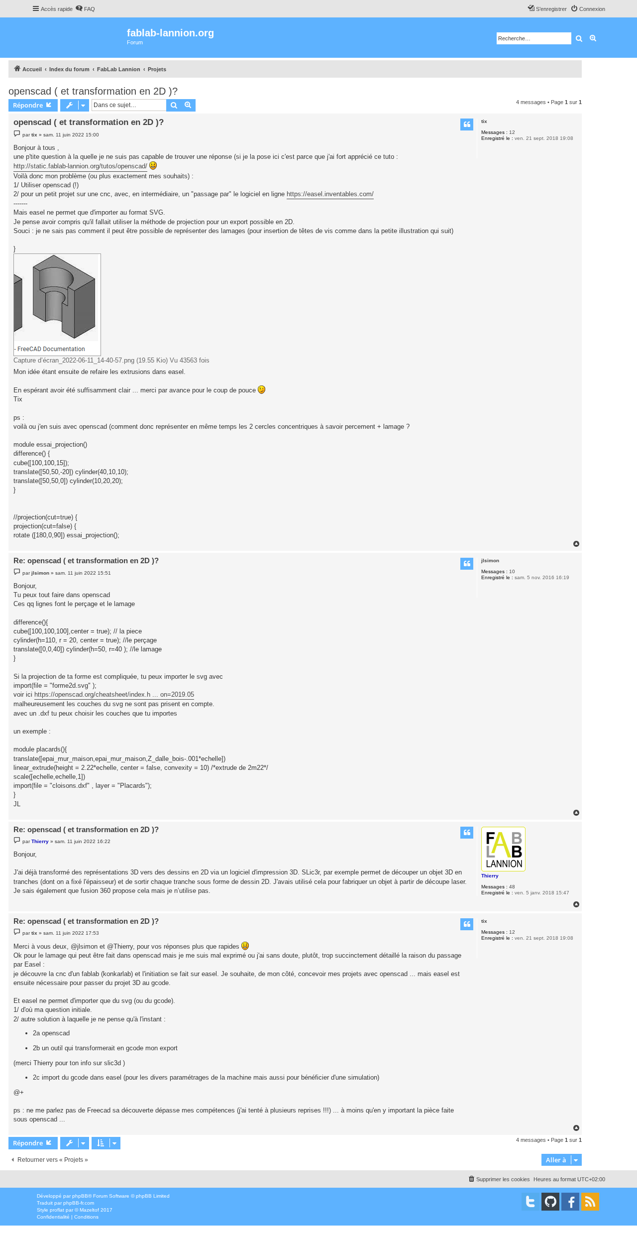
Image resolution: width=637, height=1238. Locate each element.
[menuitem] (85, 9)
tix (484, 121)
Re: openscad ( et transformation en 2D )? (86, 560)
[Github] (550, 1202)
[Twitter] (530, 1202)
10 (512, 571)
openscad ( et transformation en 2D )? (93, 91)
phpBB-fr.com (78, 1203)
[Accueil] (79, 37)
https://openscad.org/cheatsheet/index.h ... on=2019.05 (114, 694)
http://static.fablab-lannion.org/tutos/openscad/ (80, 166)
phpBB (80, 1196)
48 (512, 886)
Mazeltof (89, 1210)
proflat (57, 1210)
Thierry (490, 875)
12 (512, 132)
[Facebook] (570, 1202)
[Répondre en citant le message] (466, 124)
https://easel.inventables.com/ (330, 194)
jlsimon (490, 560)
